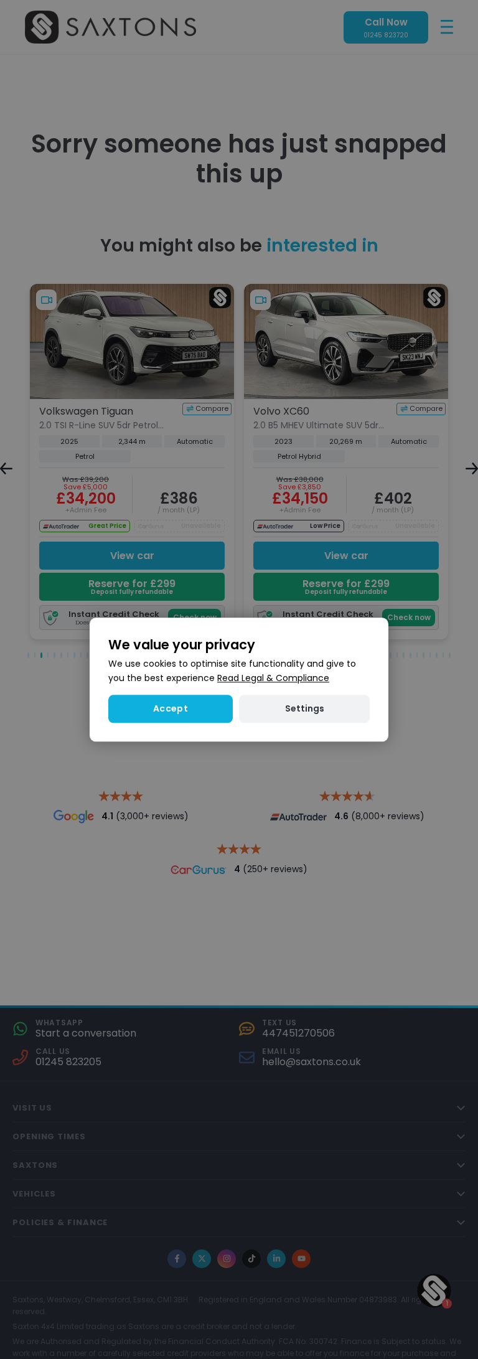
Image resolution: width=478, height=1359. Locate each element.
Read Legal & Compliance (273, 678)
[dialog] (239, 679)
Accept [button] (170, 708)
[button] (304, 709)
